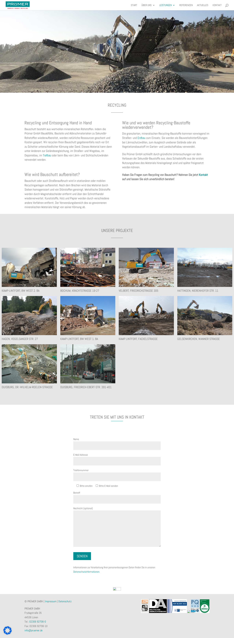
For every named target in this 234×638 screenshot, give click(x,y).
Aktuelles (202, 5)
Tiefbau (47, 155)
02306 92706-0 (37, 621)
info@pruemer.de (33, 630)
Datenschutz (65, 601)
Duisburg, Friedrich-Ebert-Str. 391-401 (86, 387)
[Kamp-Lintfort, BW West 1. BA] (87, 315)
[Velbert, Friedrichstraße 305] (146, 267)
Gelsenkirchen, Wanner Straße (198, 339)
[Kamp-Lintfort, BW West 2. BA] (29, 267)
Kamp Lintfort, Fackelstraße (138, 339)
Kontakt (217, 5)
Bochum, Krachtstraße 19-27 (79, 291)
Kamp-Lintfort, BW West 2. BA (20, 291)
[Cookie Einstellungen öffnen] (7, 633)
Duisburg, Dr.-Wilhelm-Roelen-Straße (27, 387)
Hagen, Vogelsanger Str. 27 (20, 339)
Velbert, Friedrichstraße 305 (138, 291)
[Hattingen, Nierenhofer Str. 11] (204, 267)
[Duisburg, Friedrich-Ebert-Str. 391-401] (87, 363)
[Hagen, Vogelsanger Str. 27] (29, 315)
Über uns (146, 5)
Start (134, 5)
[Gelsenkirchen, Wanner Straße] (204, 315)
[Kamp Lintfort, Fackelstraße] (146, 315)
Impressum (50, 601)
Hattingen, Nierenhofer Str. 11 (197, 291)
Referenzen (186, 5)
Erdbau (141, 138)
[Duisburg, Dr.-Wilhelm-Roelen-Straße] (29, 363)
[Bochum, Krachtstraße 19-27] (87, 267)
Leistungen (165, 5)
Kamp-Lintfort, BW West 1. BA (79, 339)
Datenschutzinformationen (86, 571)
